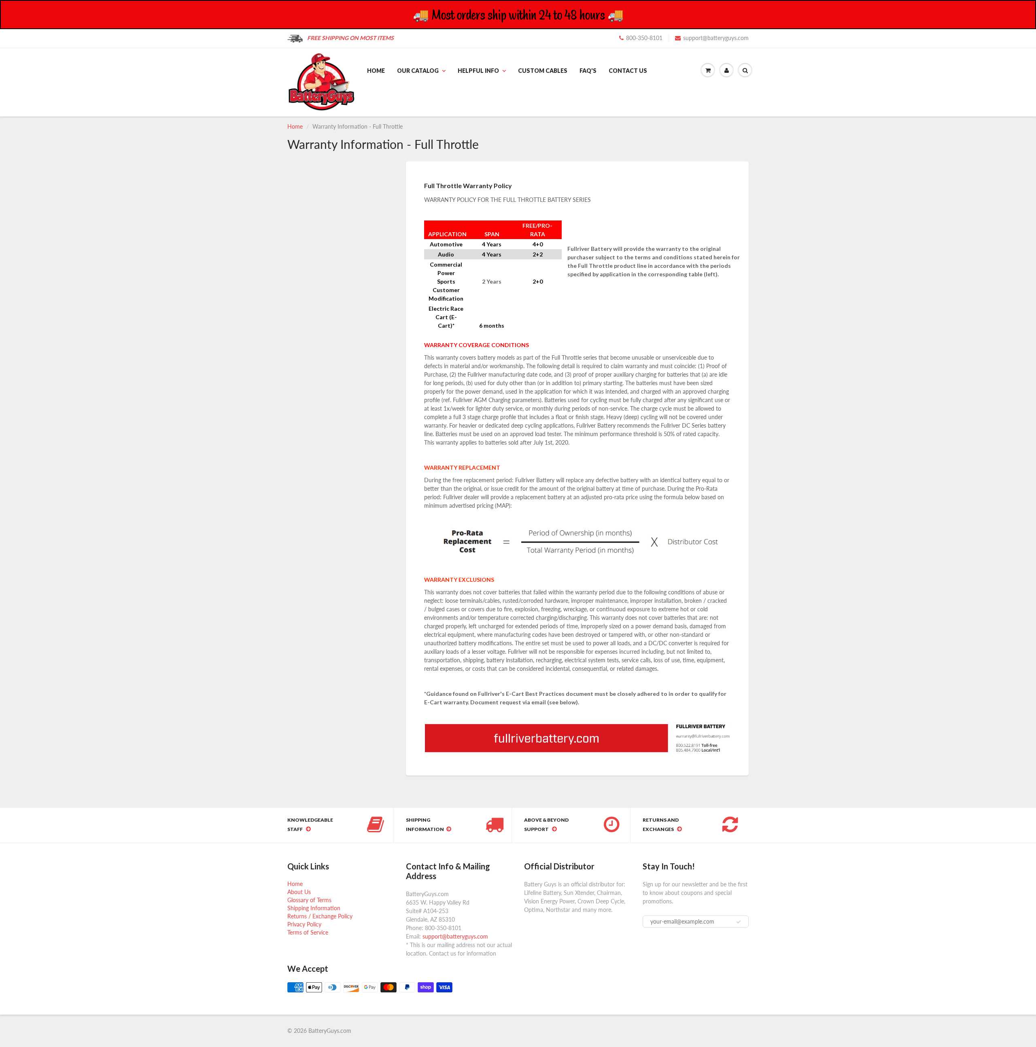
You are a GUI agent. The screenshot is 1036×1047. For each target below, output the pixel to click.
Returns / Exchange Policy (319, 916)
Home (376, 70)
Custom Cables (542, 70)
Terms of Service (307, 932)
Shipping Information (313, 908)
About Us (299, 891)
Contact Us (628, 70)
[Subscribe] (738, 922)
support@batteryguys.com (716, 37)
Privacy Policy (304, 924)
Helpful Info (478, 70)
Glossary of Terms (309, 900)
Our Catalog (418, 70)
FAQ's (588, 70)
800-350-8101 (644, 37)
